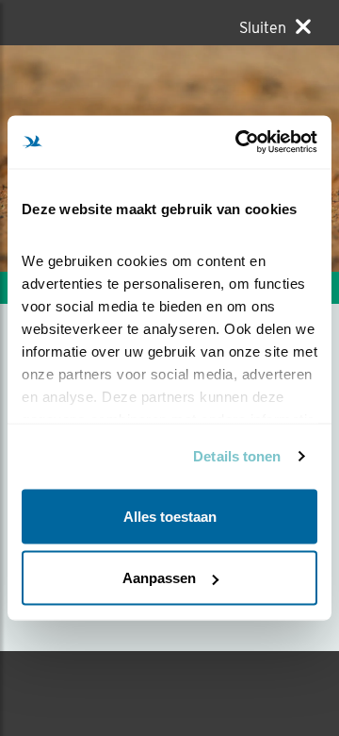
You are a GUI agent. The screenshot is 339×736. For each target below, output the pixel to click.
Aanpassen (159, 578)
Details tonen (237, 456)
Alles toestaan (170, 516)
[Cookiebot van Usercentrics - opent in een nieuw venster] (239, 142)
